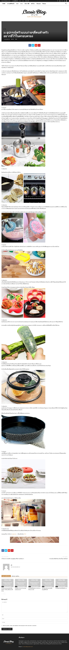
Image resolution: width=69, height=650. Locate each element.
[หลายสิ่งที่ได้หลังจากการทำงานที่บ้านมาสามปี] (34, 583)
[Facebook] (58, 1)
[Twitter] (66, 1)
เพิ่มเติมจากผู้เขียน (15, 576)
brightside (14, 534)
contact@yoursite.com (28, 646)
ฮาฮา (20, 0)
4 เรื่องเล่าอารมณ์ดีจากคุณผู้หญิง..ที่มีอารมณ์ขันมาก (12, 558)
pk (11, 565)
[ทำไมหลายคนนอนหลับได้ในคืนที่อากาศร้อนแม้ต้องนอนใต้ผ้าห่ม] (7, 583)
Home (3, 3)
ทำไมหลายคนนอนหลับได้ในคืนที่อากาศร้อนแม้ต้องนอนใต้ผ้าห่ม (7, 590)
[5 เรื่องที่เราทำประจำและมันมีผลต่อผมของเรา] (21, 583)
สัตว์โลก (33, 3)
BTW (25, 534)
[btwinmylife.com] (34, 13)
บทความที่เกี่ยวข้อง (6, 576)
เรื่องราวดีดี (27, 0)
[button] (66, 3)
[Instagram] (60, 1)
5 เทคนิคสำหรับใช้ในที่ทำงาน (61, 588)
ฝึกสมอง (44, 3)
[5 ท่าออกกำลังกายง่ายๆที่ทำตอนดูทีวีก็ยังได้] (48, 583)
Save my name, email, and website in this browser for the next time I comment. (20, 625)
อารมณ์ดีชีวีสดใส (15, 0)
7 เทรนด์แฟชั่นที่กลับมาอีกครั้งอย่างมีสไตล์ (58, 558)
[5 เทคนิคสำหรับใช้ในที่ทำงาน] (62, 583)
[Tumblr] (64, 1)
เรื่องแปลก (38, 3)
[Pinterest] (62, 1)
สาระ (23, 0)
